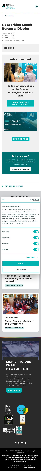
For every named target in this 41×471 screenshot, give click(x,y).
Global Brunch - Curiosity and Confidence (19, 322)
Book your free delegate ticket (20, 103)
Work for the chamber (18, 456)
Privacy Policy (24, 457)
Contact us (6, 456)
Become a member (20, 169)
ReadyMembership (29, 467)
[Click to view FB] (25, 443)
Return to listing (14, 186)
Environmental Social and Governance (23, 459)
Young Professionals (14, 285)
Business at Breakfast (14, 328)
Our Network (9, 457)
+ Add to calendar (9, 38)
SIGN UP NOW (14, 390)
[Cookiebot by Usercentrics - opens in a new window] (30, 200)
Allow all (20, 263)
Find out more (20, 139)
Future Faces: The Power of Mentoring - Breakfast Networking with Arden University (20, 277)
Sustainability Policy (20, 461)
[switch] (36, 237)
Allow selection (20, 269)
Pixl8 (29, 465)
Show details (30, 257)
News (17, 457)
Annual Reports (32, 456)
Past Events (9, 16)
